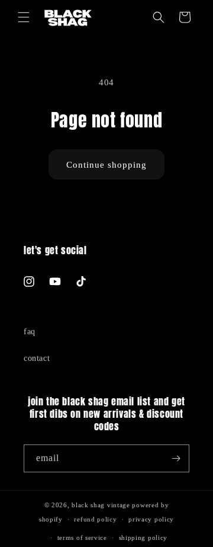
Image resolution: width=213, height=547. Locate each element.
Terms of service (82, 537)
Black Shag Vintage (101, 504)
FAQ (30, 331)
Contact (37, 358)
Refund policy (95, 519)
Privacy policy (151, 519)
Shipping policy (143, 537)
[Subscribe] (176, 458)
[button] (24, 17)
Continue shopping (106, 164)
